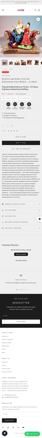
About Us (5, 362)
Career (4, 365)
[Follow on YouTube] (23, 427)
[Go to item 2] (11, 62)
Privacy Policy (6, 368)
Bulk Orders (5, 346)
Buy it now (21, 143)
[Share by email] (17, 131)
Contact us (5, 336)
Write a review (21, 254)
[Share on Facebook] (8, 131)
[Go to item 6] (36, 62)
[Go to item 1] (4, 62)
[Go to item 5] (29, 62)
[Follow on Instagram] (8, 427)
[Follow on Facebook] (3, 427)
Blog (3, 352)
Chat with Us (33, 434)
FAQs (3, 349)
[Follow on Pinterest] (18, 427)
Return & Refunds (7, 339)
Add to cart (21, 137)
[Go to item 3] (17, 62)
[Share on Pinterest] (14, 131)
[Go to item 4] (23, 62)
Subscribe (20, 322)
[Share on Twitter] (11, 131)
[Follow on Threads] (13, 427)
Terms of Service (7, 372)
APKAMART (6, 75)
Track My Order (6, 343)
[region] (21, 280)
